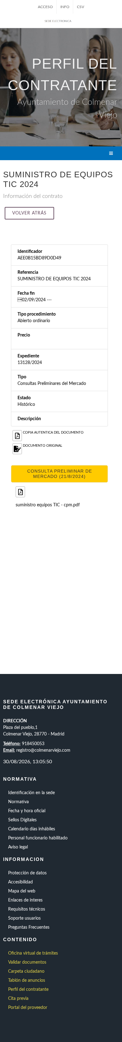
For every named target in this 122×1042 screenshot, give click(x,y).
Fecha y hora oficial (26, 811)
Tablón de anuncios (26, 980)
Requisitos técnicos (26, 909)
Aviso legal (18, 847)
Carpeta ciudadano (26, 971)
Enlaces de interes (25, 900)
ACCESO (45, 7)
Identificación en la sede (31, 793)
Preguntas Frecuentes (28, 927)
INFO (64, 7)
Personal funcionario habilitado (38, 838)
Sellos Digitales (22, 820)
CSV (80, 7)
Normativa (18, 802)
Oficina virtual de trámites (33, 953)
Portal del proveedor (27, 1007)
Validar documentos (27, 962)
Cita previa (18, 998)
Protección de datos (27, 873)
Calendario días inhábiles (31, 829)
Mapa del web (21, 891)
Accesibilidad (20, 882)
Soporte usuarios (24, 918)
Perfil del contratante (28, 989)
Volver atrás (29, 213)
